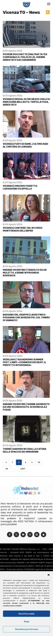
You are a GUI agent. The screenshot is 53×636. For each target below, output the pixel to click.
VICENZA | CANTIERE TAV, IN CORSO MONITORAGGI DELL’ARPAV (22, 229)
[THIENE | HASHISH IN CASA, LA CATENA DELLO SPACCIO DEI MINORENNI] (26, 429)
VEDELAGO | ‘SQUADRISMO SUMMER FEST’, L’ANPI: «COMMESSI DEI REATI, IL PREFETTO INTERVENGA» (24, 362)
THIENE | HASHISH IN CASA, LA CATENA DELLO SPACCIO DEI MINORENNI (24, 450)
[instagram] (30, 534)
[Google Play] (36, 534)
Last (22, 469)
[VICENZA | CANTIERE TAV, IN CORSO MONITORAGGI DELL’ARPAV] (26, 207)
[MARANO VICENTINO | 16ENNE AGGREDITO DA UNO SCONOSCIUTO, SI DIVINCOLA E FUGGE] (26, 384)
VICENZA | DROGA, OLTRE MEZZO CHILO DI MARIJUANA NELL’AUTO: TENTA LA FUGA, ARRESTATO (26, 102)
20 (7, 469)
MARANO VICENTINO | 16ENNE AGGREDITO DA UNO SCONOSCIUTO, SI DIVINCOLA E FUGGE (26, 407)
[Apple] (43, 534)
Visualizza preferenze (26, 629)
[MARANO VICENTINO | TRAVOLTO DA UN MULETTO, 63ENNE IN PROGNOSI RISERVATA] (26, 249)
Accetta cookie (26, 613)
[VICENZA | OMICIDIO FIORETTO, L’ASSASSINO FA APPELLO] (26, 166)
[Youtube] (23, 534)
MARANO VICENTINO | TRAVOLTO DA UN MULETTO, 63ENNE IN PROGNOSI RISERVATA (24, 273)
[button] (48, 574)
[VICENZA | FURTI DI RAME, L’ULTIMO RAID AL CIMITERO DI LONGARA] (26, 124)
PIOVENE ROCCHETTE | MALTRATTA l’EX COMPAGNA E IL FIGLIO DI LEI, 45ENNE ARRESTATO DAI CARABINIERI (25, 57)
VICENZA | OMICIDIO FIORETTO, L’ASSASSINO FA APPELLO (20, 187)
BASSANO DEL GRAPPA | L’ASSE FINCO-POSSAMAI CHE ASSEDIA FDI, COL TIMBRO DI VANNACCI (26, 317)
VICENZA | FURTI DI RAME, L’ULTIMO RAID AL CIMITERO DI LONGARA (25, 145)
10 (39, 462)
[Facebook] (9, 534)
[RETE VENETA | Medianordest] (26, 1)
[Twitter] (16, 534)
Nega (26, 621)
